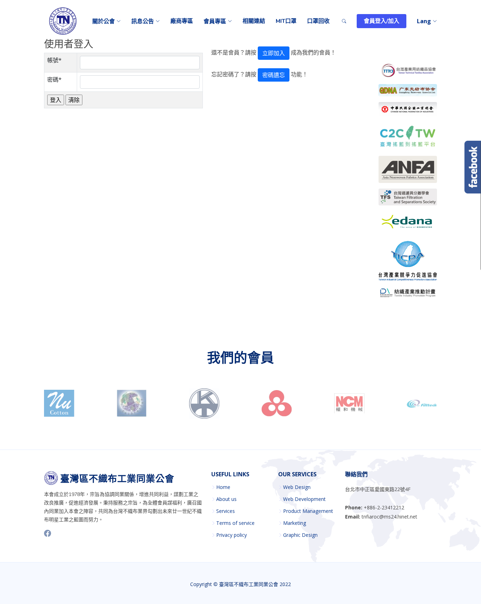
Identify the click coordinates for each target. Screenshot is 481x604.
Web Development (304, 499)
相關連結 (254, 21)
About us (226, 499)
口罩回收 (318, 21)
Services (225, 511)
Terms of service (235, 523)
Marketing (294, 523)
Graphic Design (300, 535)
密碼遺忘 (273, 75)
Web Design (297, 487)
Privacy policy (231, 535)
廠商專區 (181, 21)
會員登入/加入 (381, 21)
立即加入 (273, 53)
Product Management (308, 511)
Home (223, 487)
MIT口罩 (286, 21)
